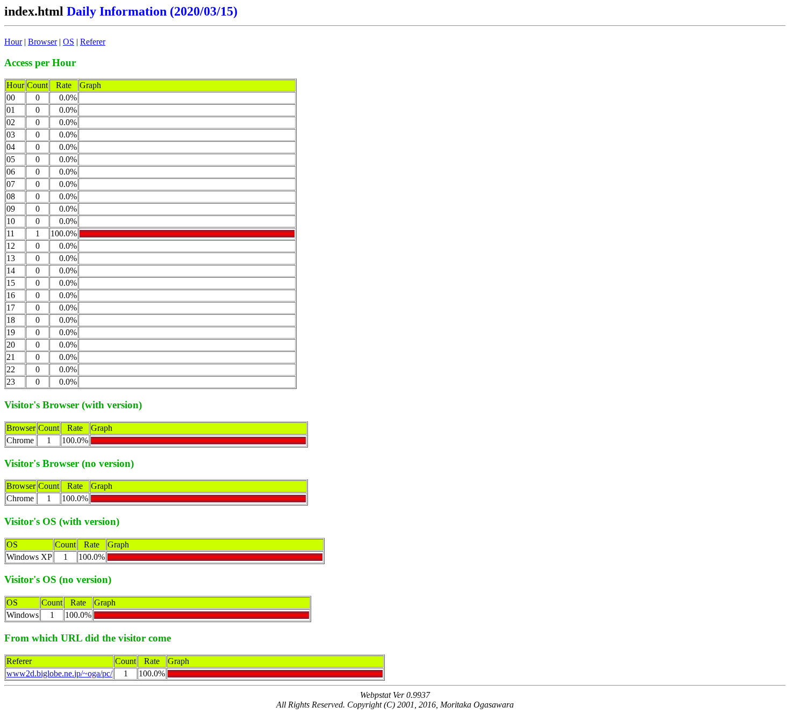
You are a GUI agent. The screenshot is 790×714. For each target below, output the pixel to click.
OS (68, 41)
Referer (92, 41)
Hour (13, 41)
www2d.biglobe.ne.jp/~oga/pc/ (59, 673)
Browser (42, 41)
